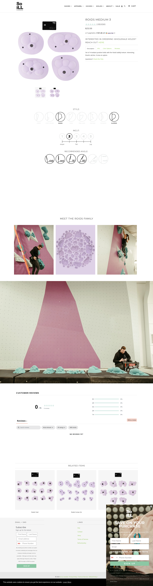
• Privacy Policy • (73, 577)
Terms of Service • (83, 577)
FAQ (79, 528)
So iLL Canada (64, 577)
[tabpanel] (76, 441)
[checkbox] (73, 427)
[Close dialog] (151, 506)
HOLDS (100, 6)
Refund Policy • (93, 577)
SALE (118, 6)
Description (90, 48)
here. (101, 42)
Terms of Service (83, 539)
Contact (80, 532)
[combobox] (19, 543)
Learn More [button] (67, 582)
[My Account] (122, 6)
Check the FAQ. (98, 59)
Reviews (117, 48)
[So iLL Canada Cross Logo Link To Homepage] (20, 6)
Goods (90, 6)
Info (98, 48)
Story (79, 535)
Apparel (78, 6)
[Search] (125, 6)
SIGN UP (26, 566)
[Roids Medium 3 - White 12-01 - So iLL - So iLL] (49, 51)
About (110, 6)
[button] (111, 33)
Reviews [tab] (22, 420)
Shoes (68, 6)
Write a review (132, 420)
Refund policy (82, 543)
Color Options (107, 48)
